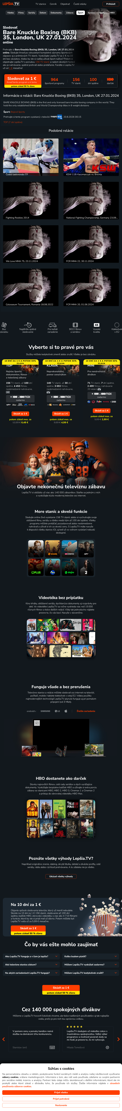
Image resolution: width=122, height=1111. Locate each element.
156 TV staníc (42, 61)
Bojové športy (18, 111)
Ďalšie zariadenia (86, 711)
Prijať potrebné (61, 1098)
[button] (3, 1039)
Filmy (21, 12)
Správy (91, 12)
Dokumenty (56, 12)
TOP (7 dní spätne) (12, 122)
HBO (112, 12)
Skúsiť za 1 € (28, 928)
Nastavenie (61, 1105)
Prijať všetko (61, 1092)
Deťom (43, 12)
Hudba (102, 12)
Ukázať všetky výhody (61, 876)
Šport (80, 12)
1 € (11, 68)
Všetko (10, 12)
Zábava (69, 12)
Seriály (31, 12)
